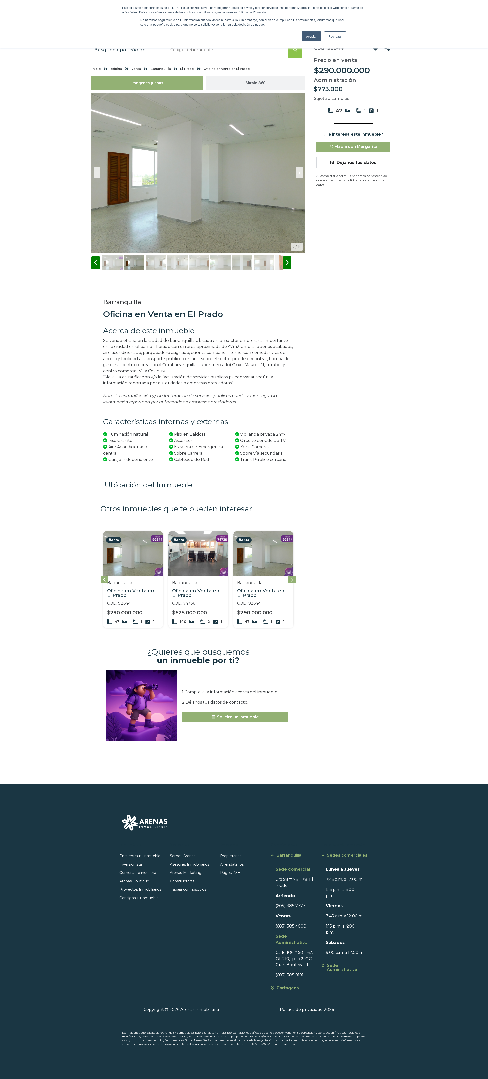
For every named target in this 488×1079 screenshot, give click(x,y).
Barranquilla (289, 855)
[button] (292, 579)
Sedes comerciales (347, 855)
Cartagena (288, 987)
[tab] (147, 83)
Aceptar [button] (311, 36)
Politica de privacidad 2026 (307, 1009)
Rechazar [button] (335, 36)
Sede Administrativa (342, 967)
